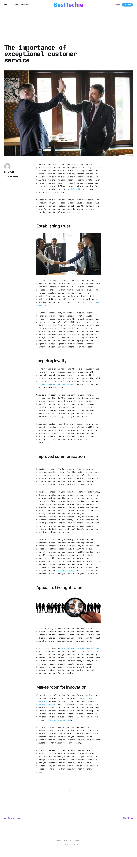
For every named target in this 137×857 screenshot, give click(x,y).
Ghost (79, 845)
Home (6, 5)
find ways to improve (60, 720)
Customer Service (11, 176)
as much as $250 (64, 570)
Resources (25, 5)
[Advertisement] (68, 23)
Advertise (67, 840)
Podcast (14, 5)
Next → (128, 818)
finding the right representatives (80, 648)
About (59, 840)
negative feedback (45, 704)
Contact (77, 840)
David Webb (9, 172)
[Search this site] (112, 4)
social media (74, 189)
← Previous (12, 818)
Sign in (117, 5)
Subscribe (127, 5)
